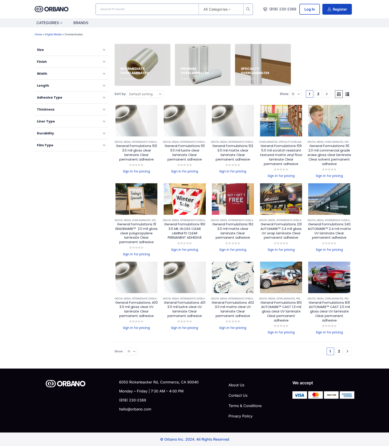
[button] (339, 94)
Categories (47, 22)
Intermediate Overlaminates (149, 142)
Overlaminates (268, 142)
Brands (80, 22)
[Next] (326, 94)
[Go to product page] (136, 120)
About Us (236, 385)
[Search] (248, 9)
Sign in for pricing (136, 171)
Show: (284, 94)
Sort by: (120, 94)
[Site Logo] (51, 9)
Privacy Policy (240, 416)
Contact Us (237, 395)
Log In (309, 9)
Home (38, 34)
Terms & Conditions (245, 405)
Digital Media (53, 34)
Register (340, 9)
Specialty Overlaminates (294, 142)
